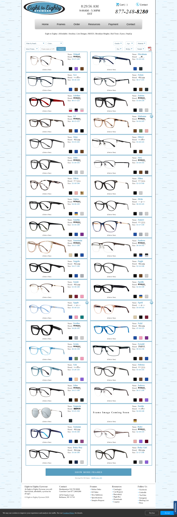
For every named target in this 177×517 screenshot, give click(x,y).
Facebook (143, 490)
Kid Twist (115, 34)
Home (45, 24)
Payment (113, 24)
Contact (144, 5)
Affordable (63, 34)
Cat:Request (118, 492)
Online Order (96, 489)
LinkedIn (142, 492)
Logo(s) (116, 502)
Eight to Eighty (51, 34)
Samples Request (98, 500)
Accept (167, 513)
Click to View (47, 69)
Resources (94, 24)
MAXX (91, 34)
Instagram (143, 498)
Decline (152, 513)
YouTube (142, 495)
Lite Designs (82, 34)
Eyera (122, 34)
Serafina (72, 34)
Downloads (118, 499)
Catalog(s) (117, 489)
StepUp (129, 34)
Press (141, 503)
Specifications (97, 498)
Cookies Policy (68, 513)
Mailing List (144, 500)
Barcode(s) (118, 494)
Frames (61, 24)
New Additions (97, 495)
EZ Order (95, 492)
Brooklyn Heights (102, 34)
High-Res (117, 497)
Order (77, 24)
